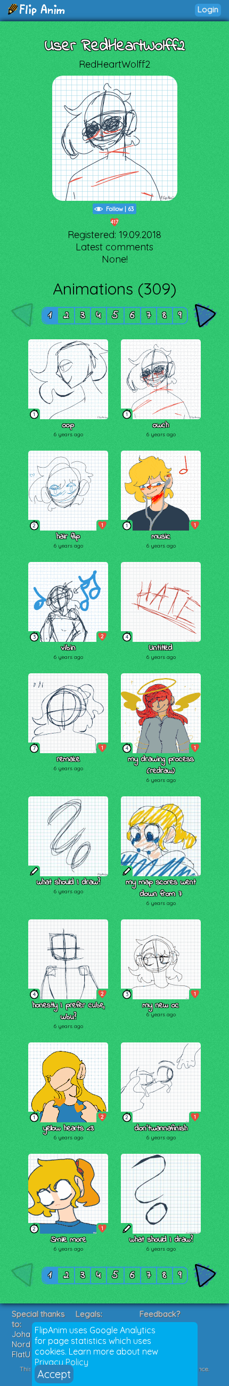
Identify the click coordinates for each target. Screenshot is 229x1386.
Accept (54, 1374)
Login (208, 9)
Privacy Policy (61, 1362)
